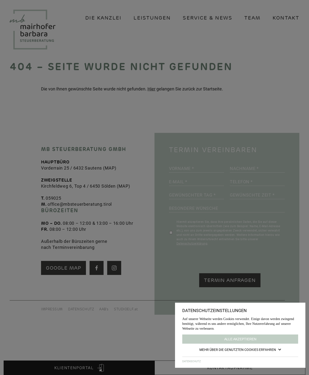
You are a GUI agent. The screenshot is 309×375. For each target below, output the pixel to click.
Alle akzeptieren (240, 339)
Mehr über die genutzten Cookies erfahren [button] (237, 349)
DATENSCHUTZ (191, 361)
